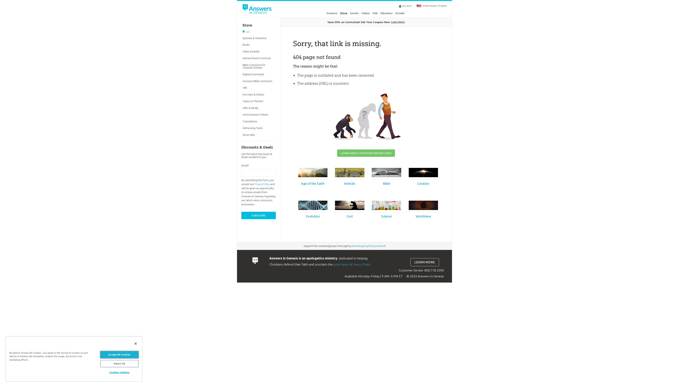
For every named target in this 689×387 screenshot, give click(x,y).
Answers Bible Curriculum (257, 81)
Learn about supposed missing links (366, 153)
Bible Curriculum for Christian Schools (254, 66)
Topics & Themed (253, 101)
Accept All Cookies (119, 354)
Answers (332, 13)
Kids (375, 13)
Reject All (119, 363)
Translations (250, 121)
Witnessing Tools (253, 128)
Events (354, 13)
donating (357, 245)
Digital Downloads (253, 74)
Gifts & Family (250, 107)
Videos (365, 13)
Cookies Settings (119, 372)
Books (246, 44)
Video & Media (251, 51)
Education (386, 13)
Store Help (249, 134)
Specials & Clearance (255, 38)
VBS (245, 87)
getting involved (375, 245)
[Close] (136, 344)
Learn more (424, 262)
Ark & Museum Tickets (255, 114)
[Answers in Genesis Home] (257, 9)
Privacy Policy (262, 184)
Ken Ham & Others (253, 94)
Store (343, 13)
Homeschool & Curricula (257, 58)
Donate (400, 13)
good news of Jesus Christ (351, 264)
